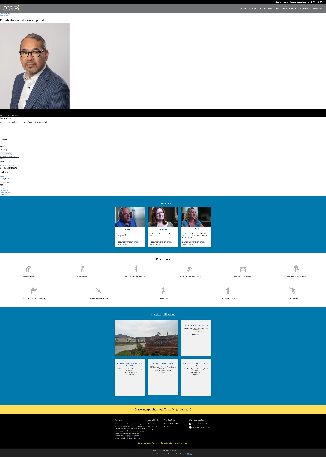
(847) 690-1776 (316, 2)
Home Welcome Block (7, 165)
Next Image (4, 16)
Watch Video (130, 221)
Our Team (254, 9)
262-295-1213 (199, 332)
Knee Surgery (271, 9)
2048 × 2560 (13, 115)
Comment (4, 139)
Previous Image (5, 14)
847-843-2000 (166, 370)
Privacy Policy (152, 426)
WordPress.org (5, 194)
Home (243, 9)
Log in (2, 189)
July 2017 (3, 176)
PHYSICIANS (318, 9)
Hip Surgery (288, 9)
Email (2, 146)
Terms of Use (152, 424)
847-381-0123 (198, 372)
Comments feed (5, 192)
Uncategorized (5, 182)
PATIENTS (304, 9)
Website (3, 150)
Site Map (151, 429)
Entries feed (4, 191)
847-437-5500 (132, 372)
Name (2, 143)
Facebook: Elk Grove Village (201, 427)
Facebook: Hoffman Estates (201, 424)
